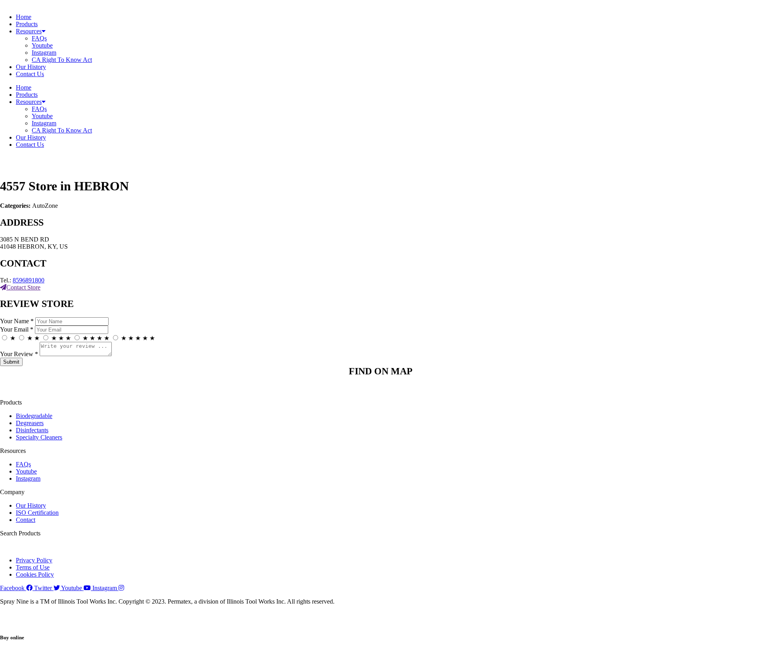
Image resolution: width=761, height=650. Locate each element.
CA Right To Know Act (62, 59)
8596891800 (28, 280)
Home (23, 16)
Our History (31, 66)
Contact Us (30, 74)
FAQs (39, 38)
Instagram (44, 52)
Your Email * (16, 329)
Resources (29, 31)
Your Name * (17, 321)
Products (27, 24)
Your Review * (19, 354)
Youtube (42, 45)
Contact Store (23, 287)
